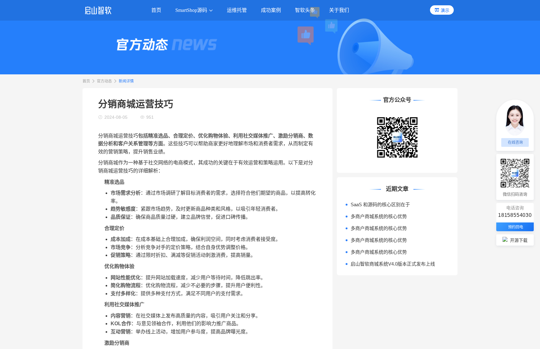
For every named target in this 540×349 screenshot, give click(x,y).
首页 (86, 81)
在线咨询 (515, 142)
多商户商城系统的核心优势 (379, 216)
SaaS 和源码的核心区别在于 (380, 204)
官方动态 (104, 81)
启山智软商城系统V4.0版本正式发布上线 (393, 264)
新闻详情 (126, 81)
